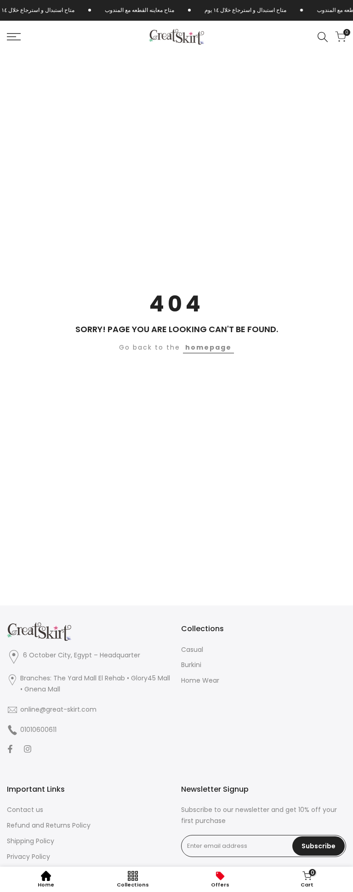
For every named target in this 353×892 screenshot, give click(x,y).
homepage (208, 347)
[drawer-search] (323, 37)
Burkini (191, 664)
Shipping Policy (30, 841)
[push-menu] (14, 37)
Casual (192, 649)
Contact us (25, 809)
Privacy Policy (28, 856)
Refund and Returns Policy (49, 825)
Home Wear (200, 680)
